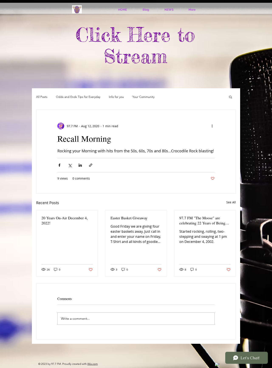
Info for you (116, 97)
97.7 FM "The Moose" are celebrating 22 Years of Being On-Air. (202, 220)
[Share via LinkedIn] (80, 165)
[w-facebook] (217, 365)
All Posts (41, 97)
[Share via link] (91, 165)
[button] (230, 96)
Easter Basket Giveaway (128, 217)
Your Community (143, 97)
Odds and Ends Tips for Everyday (78, 97)
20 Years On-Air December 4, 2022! (64, 220)
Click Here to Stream (135, 45)
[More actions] (212, 125)
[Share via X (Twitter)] (70, 165)
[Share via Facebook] (59, 165)
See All (231, 202)
